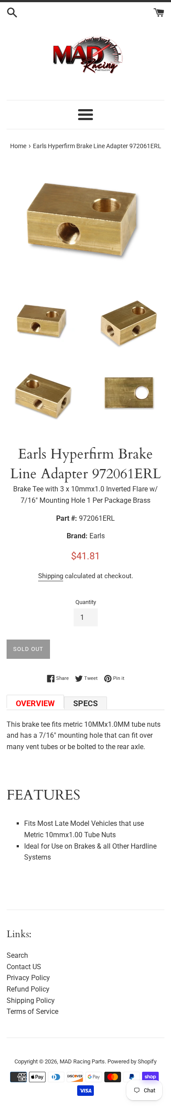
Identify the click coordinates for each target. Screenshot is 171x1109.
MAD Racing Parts (82, 1061)
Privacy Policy (28, 978)
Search (17, 955)
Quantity (85, 602)
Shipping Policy (31, 1000)
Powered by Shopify (132, 1061)
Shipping (50, 576)
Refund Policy (28, 989)
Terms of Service (32, 1011)
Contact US (24, 967)
